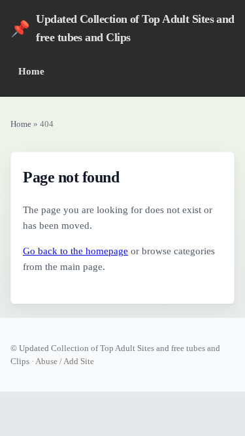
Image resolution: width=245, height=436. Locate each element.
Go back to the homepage (75, 251)
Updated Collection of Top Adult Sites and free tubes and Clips (122, 28)
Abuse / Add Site (64, 361)
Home (31, 70)
